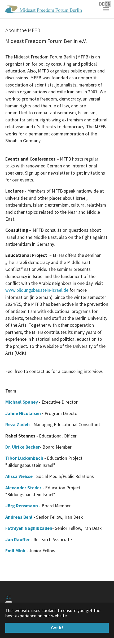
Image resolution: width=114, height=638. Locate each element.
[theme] (43, 9)
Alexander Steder (23, 488)
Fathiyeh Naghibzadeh (28, 528)
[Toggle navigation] (106, 9)
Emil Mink (15, 551)
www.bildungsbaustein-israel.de (36, 290)
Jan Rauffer (18, 540)
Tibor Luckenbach (24, 458)
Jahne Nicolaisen (23, 413)
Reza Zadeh (17, 424)
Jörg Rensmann (21, 506)
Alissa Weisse (19, 476)
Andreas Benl (19, 517)
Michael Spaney (21, 402)
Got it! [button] (57, 627)
